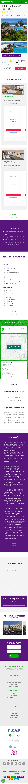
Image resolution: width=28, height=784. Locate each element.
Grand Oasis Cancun (14, 693)
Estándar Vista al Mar (7, 161)
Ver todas (14, 214)
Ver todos (14, 311)
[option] (12, 628)
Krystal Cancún (14, 702)
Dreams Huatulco (14, 709)
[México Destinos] (7, 2)
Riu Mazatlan (14, 695)
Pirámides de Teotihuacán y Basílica (14, 682)
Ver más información (12, 103)
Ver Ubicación (8, 17)
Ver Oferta (20, 68)
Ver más (14, 545)
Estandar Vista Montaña (8, 96)
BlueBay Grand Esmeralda (14, 711)
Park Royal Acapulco (14, 713)
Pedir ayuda (14, 604)
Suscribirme (14, 656)
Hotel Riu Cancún (14, 699)
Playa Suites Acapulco (14, 717)
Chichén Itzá (14, 684)
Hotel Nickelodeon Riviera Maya (14, 697)
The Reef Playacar (14, 715)
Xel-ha (14, 680)
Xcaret (14, 677)
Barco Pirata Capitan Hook (14, 686)
